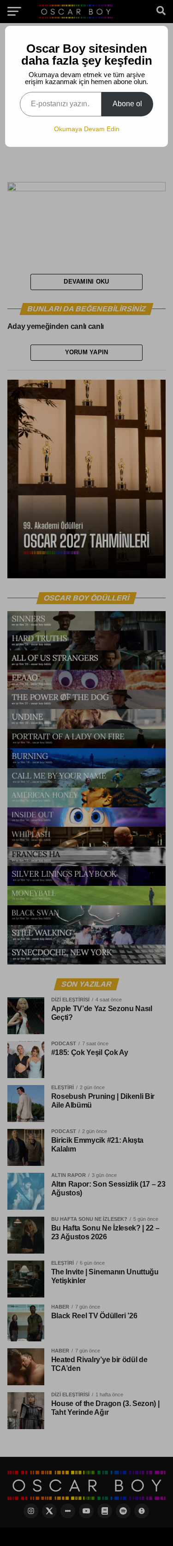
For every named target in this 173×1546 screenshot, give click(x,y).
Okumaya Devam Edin (86, 129)
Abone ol (127, 104)
